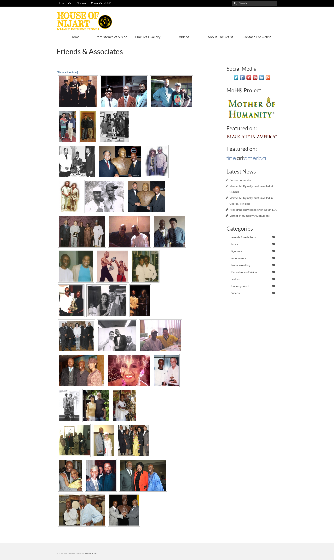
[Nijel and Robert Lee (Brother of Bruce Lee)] (67, 126)
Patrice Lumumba (240, 180)
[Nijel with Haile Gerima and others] (82, 231)
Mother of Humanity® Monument (249, 215)
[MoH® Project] (252, 107)
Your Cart (102, 3)
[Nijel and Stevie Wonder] (71, 300)
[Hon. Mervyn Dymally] (120, 161)
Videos (235, 293)
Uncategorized (240, 286)
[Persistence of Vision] (133, 440)
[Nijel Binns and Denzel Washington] (101, 475)
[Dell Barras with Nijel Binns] (124, 91)
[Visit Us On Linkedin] (261, 77)
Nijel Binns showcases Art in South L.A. (253, 209)
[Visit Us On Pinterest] (248, 77)
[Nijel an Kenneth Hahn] (114, 126)
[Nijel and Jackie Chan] (169, 231)
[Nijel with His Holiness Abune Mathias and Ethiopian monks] (78, 91)
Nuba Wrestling (240, 265)
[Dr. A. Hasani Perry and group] (74, 440)
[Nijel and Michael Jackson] (140, 300)
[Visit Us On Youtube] (255, 77)
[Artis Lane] (96, 405)
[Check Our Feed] (268, 77)
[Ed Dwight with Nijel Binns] (171, 91)
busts (234, 244)
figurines (236, 251)
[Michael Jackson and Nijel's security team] (76, 335)
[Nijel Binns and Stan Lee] (166, 370)
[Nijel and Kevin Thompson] (112, 266)
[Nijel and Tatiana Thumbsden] (106, 300)
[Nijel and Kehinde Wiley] (76, 266)
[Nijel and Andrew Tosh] (104, 196)
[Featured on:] (252, 136)
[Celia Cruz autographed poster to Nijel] (129, 370)
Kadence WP (91, 553)
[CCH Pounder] (124, 405)
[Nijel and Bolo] (160, 335)
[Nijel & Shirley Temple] (69, 405)
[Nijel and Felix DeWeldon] (70, 196)
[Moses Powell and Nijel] (129, 231)
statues (235, 279)
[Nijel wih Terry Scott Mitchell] (104, 440)
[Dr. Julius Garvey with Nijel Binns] (124, 510)
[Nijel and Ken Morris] (88, 126)
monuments (238, 258)
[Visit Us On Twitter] (236, 77)
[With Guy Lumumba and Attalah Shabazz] (81, 370)
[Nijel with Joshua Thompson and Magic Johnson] (117, 335)
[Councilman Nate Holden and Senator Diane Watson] (143, 475)
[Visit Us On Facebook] (242, 77)
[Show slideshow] (67, 72)
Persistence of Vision (244, 272)
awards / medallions (243, 237)
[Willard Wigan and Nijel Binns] (82, 510)
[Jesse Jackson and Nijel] (146, 196)
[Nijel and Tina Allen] (156, 161)
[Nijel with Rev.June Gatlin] (70, 475)
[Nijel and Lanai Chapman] (145, 266)
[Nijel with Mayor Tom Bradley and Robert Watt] (77, 161)
